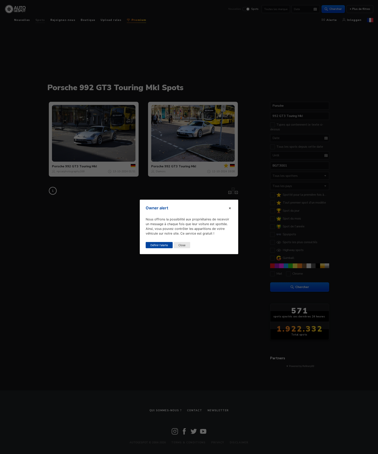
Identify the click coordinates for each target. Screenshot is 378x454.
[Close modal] (229, 208)
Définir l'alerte (159, 245)
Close (181, 245)
